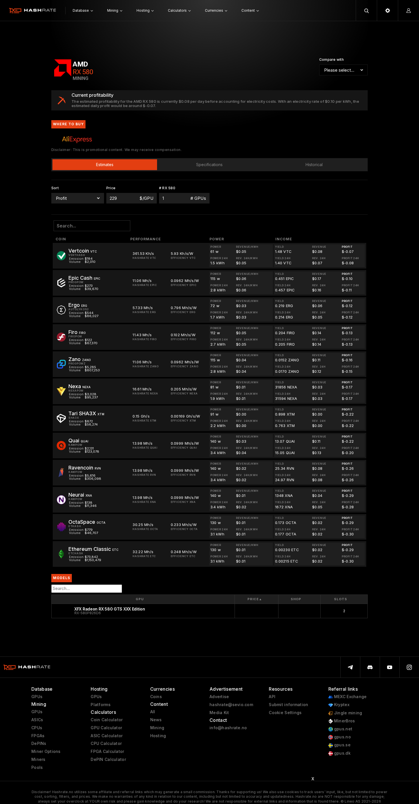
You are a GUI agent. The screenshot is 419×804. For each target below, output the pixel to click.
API (272, 696)
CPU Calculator (106, 743)
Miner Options (46, 751)
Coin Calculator (107, 720)
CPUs (36, 728)
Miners (38, 759)
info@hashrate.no (228, 728)
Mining (157, 728)
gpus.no (342, 737)
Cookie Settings (285, 712)
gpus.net (343, 729)
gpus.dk (342, 753)
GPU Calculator (106, 728)
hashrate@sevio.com (231, 704)
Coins (156, 696)
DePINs (38, 743)
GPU (140, 599)
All (152, 712)
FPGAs (37, 736)
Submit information (288, 704)
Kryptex (341, 704)
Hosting (158, 736)
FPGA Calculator (107, 751)
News (156, 720)
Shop (296, 599)
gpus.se (342, 745)
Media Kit (219, 712)
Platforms (101, 704)
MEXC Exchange (350, 696)
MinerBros (344, 721)
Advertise (219, 696)
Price (254, 599)
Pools (37, 767)
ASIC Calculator (107, 736)
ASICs (37, 720)
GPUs (36, 696)
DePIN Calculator (108, 759)
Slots (340, 599)
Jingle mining (347, 713)
